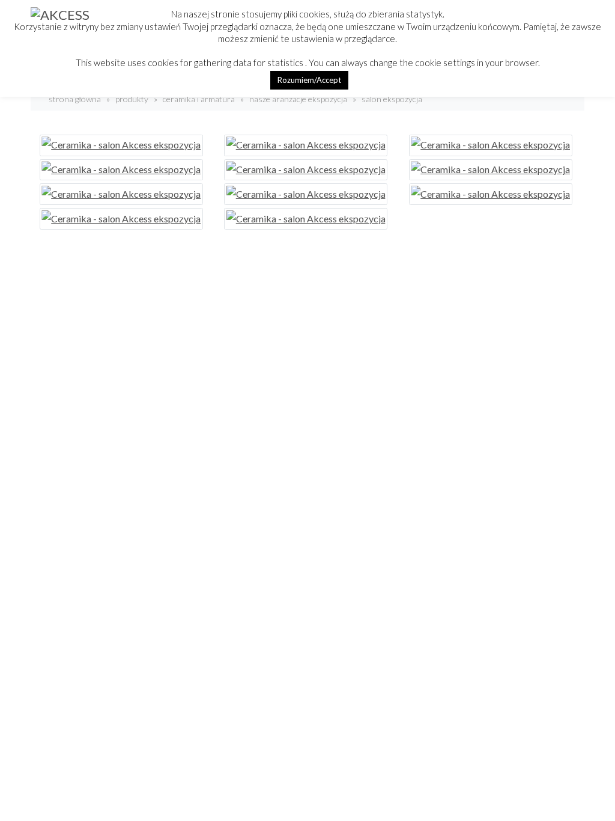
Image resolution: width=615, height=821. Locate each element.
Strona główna (74, 99)
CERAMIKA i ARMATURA (199, 99)
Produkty (131, 99)
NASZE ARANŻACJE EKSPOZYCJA (298, 99)
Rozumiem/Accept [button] (309, 80)
